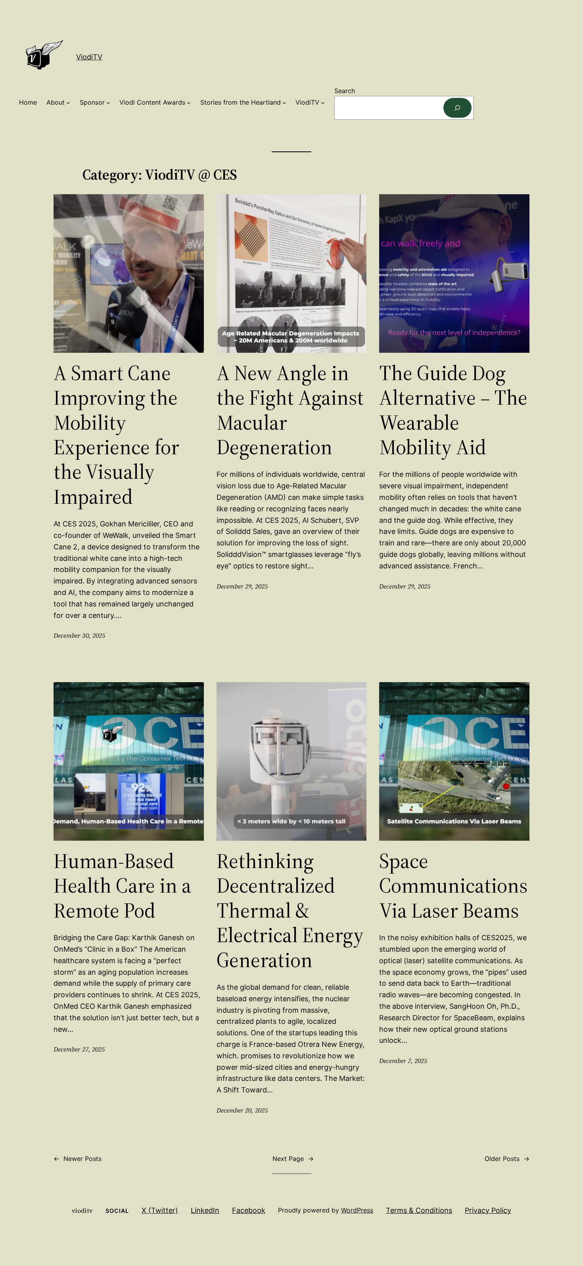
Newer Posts (78, 1159)
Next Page (293, 1159)
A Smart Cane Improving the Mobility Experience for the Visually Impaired (116, 435)
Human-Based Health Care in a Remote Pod (122, 886)
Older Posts (507, 1159)
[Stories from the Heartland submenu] (284, 103)
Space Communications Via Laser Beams (453, 886)
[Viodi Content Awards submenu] (189, 103)
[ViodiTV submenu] (323, 103)
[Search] (457, 107)
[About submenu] (68, 103)
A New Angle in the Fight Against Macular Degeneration (290, 410)
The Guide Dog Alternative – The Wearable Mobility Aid (453, 410)
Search (344, 91)
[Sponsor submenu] (108, 103)
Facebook (248, 1210)
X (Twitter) (160, 1210)
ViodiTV (89, 57)
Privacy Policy (488, 1210)
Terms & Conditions (419, 1210)
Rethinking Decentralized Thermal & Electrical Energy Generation (290, 910)
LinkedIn (205, 1210)
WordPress (357, 1210)
